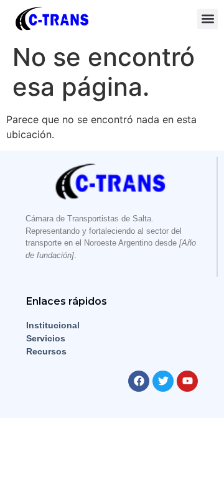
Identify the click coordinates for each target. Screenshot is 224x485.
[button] (207, 19)
